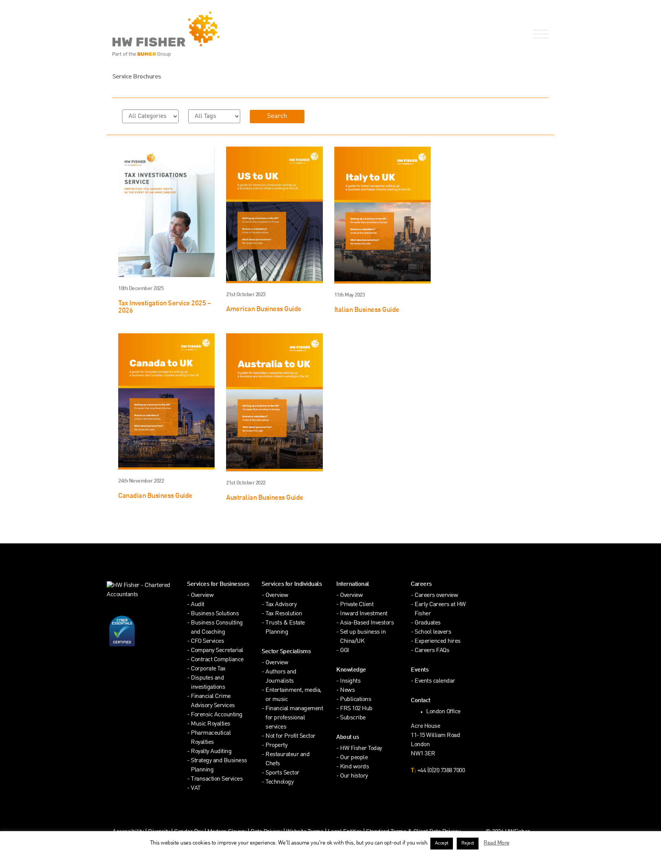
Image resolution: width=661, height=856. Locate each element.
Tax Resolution (283, 614)
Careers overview (436, 595)
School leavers (433, 632)
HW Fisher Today (361, 749)
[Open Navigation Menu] (539, 34)
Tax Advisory (280, 605)
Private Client (356, 605)
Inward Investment (363, 614)
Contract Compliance (217, 660)
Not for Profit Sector (290, 736)
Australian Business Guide (264, 498)
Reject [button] (467, 843)
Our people (354, 758)
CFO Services (207, 641)
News (347, 690)
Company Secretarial (217, 651)
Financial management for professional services (294, 718)
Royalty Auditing (211, 752)
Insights (350, 681)
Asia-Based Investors (367, 623)
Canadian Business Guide (155, 496)
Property (276, 745)
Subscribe (353, 718)
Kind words (354, 767)
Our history (354, 776)
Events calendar (435, 681)
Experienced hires (438, 641)
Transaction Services (217, 779)
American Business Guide (263, 309)
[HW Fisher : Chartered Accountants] (218, 34)
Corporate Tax (208, 669)
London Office (443, 712)
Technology (279, 782)
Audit (197, 605)
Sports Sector (282, 773)
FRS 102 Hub (356, 709)
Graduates (428, 623)
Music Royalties (210, 724)
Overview (202, 595)
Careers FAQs (432, 651)
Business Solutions (215, 614)
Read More (497, 843)
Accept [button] (441, 843)
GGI (344, 651)
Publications (355, 700)
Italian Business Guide (366, 310)
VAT (196, 788)
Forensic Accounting (217, 715)
